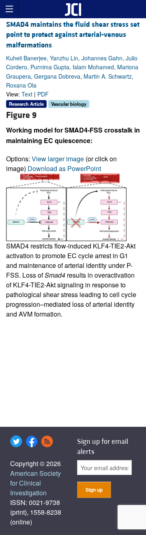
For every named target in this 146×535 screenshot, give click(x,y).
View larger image (58, 158)
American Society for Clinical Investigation (35, 483)
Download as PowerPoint (64, 168)
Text (26, 94)
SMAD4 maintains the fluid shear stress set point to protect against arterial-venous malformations (73, 34)
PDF (43, 94)
